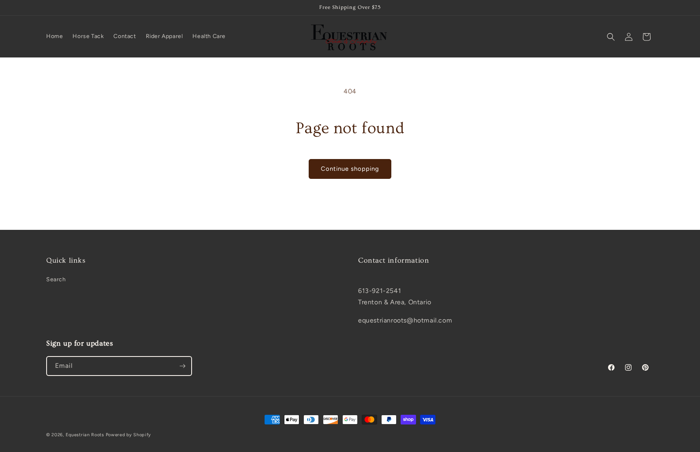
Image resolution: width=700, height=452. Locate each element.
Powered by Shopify (129, 434)
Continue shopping (350, 168)
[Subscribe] (182, 366)
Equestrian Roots (85, 434)
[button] (611, 37)
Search (56, 279)
